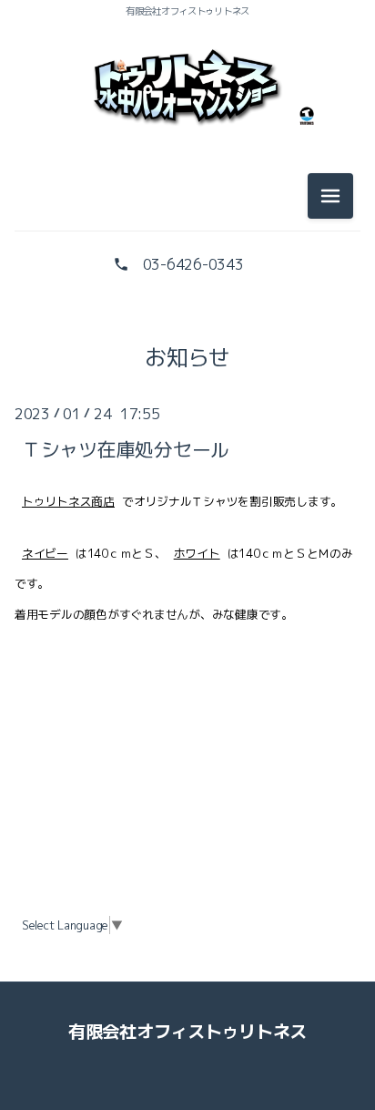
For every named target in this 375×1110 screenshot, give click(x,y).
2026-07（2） (187, 203)
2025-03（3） (187, 818)
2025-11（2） (187, 490)
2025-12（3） (187, 449)
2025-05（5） (187, 736)
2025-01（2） (187, 900)
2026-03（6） (187, 367)
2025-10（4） (187, 531)
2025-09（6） (187, 572)
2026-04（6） (187, 326)
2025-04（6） (187, 777)
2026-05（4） (187, 285)
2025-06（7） (187, 695)
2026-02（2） (187, 408)
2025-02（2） (187, 859)
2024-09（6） (187, 1064)
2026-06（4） (187, 244)
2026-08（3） (187, 162)
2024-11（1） (187, 982)
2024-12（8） (187, 941)
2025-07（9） (187, 654)
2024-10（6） (187, 1023)
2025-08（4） (187, 613)
